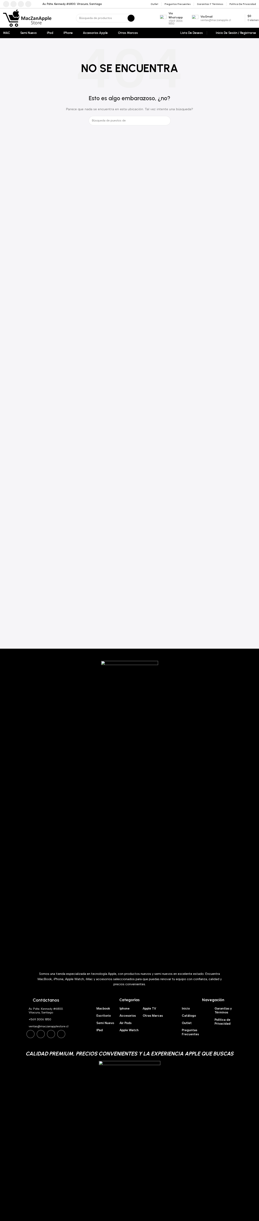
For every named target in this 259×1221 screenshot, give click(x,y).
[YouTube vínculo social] (21, 4)
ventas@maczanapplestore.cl (48, 1026)
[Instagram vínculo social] (13, 4)
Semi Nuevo (105, 1023)
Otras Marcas (153, 1016)
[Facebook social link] (6, 4)
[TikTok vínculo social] (28, 4)
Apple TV (149, 1008)
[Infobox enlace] (69, 4)
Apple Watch (129, 1030)
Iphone (125, 1008)
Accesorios (128, 1016)
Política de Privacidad (223, 1022)
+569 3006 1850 (40, 1019)
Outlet (187, 1023)
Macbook (103, 1008)
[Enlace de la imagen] (129, 814)
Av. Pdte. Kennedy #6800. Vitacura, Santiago (46, 1010)
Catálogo (189, 1016)
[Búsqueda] (131, 18)
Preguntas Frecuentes (190, 1032)
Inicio (186, 1008)
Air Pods (125, 1023)
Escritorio (103, 1016)
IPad (99, 1030)
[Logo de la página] (27, 18)
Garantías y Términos (223, 1010)
